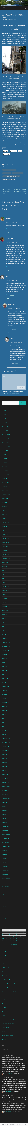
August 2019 (5, 706)
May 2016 (4, 858)
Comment (21, 387)
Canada (4, 971)
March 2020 (5, 678)
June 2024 (4, 506)
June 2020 (4, 666)
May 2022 (4, 574)
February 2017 (5, 826)
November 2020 (6, 646)
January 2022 (5, 590)
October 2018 (5, 746)
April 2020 (4, 674)
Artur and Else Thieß (9, 169)
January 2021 (5, 638)
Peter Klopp (13, 19)
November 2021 (6, 598)
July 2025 (4, 454)
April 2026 (4, 418)
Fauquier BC (5, 987)
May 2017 (4, 814)
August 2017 (5, 802)
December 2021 (6, 594)
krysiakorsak (9, 238)
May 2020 (4, 670)
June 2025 (4, 458)
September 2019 (6, 702)
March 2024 (5, 518)
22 (16, 938)
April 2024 (4, 514)
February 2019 (5, 730)
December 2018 (6, 738)
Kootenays (4, 1003)
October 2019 (5, 698)
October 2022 (5, 554)
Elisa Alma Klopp (17, 173)
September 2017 (6, 798)
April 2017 (4, 818)
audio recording (6, 963)
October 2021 (5, 602)
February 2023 (5, 538)
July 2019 (4, 710)
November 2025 (6, 438)
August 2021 (5, 610)
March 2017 (5, 822)
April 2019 (4, 722)
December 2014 (6, 922)
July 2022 (4, 566)
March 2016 (5, 866)
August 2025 (5, 450)
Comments (4, 975)
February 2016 (5, 870)
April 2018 (4, 770)
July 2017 (4, 806)
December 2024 (6, 482)
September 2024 (6, 494)
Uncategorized (5, 1027)
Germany (15, 164)
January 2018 (5, 782)
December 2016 (6, 834)
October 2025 (5, 442)
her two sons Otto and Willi (11, 176)
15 (16, 936)
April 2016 (4, 862)
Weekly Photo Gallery (8, 1055)
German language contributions (9, 991)
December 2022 (6, 546)
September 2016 (6, 846)
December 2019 (6, 690)
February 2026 (5, 426)
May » (15, 944)
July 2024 (4, 502)
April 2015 (4, 906)
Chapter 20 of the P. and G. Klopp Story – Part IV (20, 191)
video (3, 1031)
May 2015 (4, 902)
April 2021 (4, 626)
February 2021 (5, 634)
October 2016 (5, 842)
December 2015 (6, 878)
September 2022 (6, 558)
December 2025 (6, 434)
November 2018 (6, 742)
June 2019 (4, 714)
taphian (8, 218)
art (2, 959)
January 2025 (5, 478)
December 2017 (6, 786)
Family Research (8, 164)
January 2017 (5, 830)
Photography (5, 1011)
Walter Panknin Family (7, 1035)
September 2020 (6, 654)
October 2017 (5, 794)
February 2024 (5, 522)
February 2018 (5, 778)
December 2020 (6, 642)
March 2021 (5, 630)
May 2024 (4, 510)
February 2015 (5, 914)
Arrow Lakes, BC (6, 951)
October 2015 (5, 886)
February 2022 (5, 586)
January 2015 (5, 918)
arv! (7, 276)
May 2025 (4, 462)
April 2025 (4, 466)
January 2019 (5, 734)
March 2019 (5, 726)
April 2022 (4, 578)
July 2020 (4, 662)
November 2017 (6, 790)
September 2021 (6, 606)
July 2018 (4, 758)
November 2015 (6, 882)
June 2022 (4, 570)
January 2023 (5, 542)
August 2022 (5, 562)
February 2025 (5, 474)
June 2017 (4, 810)
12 (6, 936)
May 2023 (4, 530)
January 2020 (5, 686)
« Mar (12, 944)
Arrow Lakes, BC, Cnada (8, 955)
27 (9, 940)
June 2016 (4, 854)
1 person (12, 228)
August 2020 (5, 658)
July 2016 (4, 850)
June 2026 (4, 410)
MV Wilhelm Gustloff (9, 179)
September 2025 (6, 446)
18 (3, 938)
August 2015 (5, 894)
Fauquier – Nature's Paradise (9, 983)
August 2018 (5, 754)
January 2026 (5, 430)
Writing (7, 166)
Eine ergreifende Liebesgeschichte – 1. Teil (6, 191)
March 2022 (5, 582)
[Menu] (4, 8)
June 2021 (4, 618)
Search (3, 399)
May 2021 (4, 622)
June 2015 (4, 898)
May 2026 (4, 414)
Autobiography (5, 967)
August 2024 (5, 498)
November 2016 (6, 838)
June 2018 (4, 762)
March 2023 (5, 534)
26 (6, 940)
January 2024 (5, 526)
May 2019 (4, 718)
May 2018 (4, 766)
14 (13, 936)
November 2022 (6, 550)
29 (16, 940)
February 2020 (5, 682)
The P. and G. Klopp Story (8, 1023)
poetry (3, 1015)
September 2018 (6, 750)
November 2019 (6, 694)
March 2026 (5, 422)
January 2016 (5, 874)
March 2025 (5, 470)
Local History (5, 1007)
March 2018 (5, 774)
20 (9, 938)
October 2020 (5, 650)
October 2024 (5, 490)
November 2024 (6, 486)
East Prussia (6, 173)
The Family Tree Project (8, 1019)
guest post (4, 999)
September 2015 (6, 890)
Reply (7, 232)
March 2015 (5, 910)
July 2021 (4, 614)
